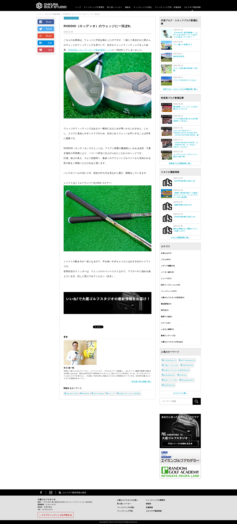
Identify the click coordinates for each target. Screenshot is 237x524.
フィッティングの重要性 (94, 7)
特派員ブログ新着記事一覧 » (180, 163)
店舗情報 (149, 507)
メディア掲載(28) (168, 266)
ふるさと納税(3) (167, 329)
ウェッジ (111, 394)
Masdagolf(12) (188, 380)
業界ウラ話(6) (166, 317)
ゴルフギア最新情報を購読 (74, 492)
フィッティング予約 (168, 7)
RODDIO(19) (169, 385)
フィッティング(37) (169, 291)
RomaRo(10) (169, 375)
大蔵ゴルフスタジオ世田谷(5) (172, 297)
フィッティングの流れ (142, 7)
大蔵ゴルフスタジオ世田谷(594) (176, 370)
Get (50, 50)
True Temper (99, 394)
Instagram (51, 492)
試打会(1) (165, 310)
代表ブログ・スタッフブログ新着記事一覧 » (180, 89)
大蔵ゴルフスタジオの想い (127, 500)
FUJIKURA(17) (170, 360)
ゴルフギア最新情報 (192, 7)
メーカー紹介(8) (167, 272)
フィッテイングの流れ (126, 507)
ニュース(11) (166, 278)
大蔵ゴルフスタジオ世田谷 (129, 394)
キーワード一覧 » (180, 393)
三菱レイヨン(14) (171, 365)
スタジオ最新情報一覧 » (180, 237)
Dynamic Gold (72, 394)
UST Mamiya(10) (188, 360)
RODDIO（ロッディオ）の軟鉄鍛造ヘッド (90, 50)
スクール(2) (165, 323)
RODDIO (85, 394)
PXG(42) (183, 375)
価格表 (128, 7)
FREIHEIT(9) (188, 365)
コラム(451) (166, 259)
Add (50, 43)
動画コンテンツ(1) (168, 336)
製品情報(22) (166, 304)
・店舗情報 (176, 7)
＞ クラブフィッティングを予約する (55, 515)
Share (49, 22)
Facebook (41, 492)
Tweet (49, 29)
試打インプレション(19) (170, 285)
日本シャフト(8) (170, 380)
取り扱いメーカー (114, 7)
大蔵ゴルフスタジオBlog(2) (172, 342)
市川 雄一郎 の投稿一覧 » (141, 382)
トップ (78, 7)
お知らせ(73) (166, 253)
